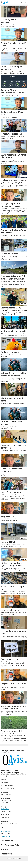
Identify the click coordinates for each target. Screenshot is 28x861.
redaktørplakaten (20, 774)
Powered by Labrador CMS (14, 859)
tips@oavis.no (5, 809)
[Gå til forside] (9, 2)
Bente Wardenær (6, 831)
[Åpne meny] (26, 2)
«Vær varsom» (16, 776)
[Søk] (21, 2)
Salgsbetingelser (6, 836)
